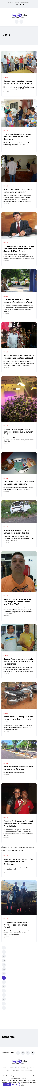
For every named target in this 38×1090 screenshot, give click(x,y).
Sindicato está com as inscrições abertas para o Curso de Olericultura (18, 861)
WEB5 (25, 1078)
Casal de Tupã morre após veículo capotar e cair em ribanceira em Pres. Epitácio (19, 823)
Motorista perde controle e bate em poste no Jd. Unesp (18, 767)
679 (4, 973)
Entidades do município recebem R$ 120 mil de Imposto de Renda (18, 82)
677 (4, 965)
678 (4, 969)
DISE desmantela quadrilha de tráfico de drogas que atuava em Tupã (18, 432)
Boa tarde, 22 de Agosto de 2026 (18, 2)
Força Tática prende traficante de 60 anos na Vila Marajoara (19, 482)
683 (4, 991)
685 (4, 999)
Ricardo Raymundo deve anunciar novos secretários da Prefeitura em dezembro (19, 661)
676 (4, 960)
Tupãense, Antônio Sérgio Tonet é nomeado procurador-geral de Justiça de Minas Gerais (19, 248)
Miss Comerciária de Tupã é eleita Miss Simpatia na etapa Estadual (19, 356)
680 (4, 978)
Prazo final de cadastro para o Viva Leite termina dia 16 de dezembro (17, 136)
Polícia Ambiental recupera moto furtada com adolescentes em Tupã (18, 719)
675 (4, 956)
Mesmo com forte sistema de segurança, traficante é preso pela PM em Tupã (17, 602)
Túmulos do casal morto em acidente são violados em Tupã (18, 300)
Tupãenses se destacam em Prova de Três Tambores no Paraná (16, 925)
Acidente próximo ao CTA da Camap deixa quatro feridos (16, 531)
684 (4, 995)
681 (4, 982)
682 (4, 986)
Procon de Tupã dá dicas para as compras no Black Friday (18, 190)
